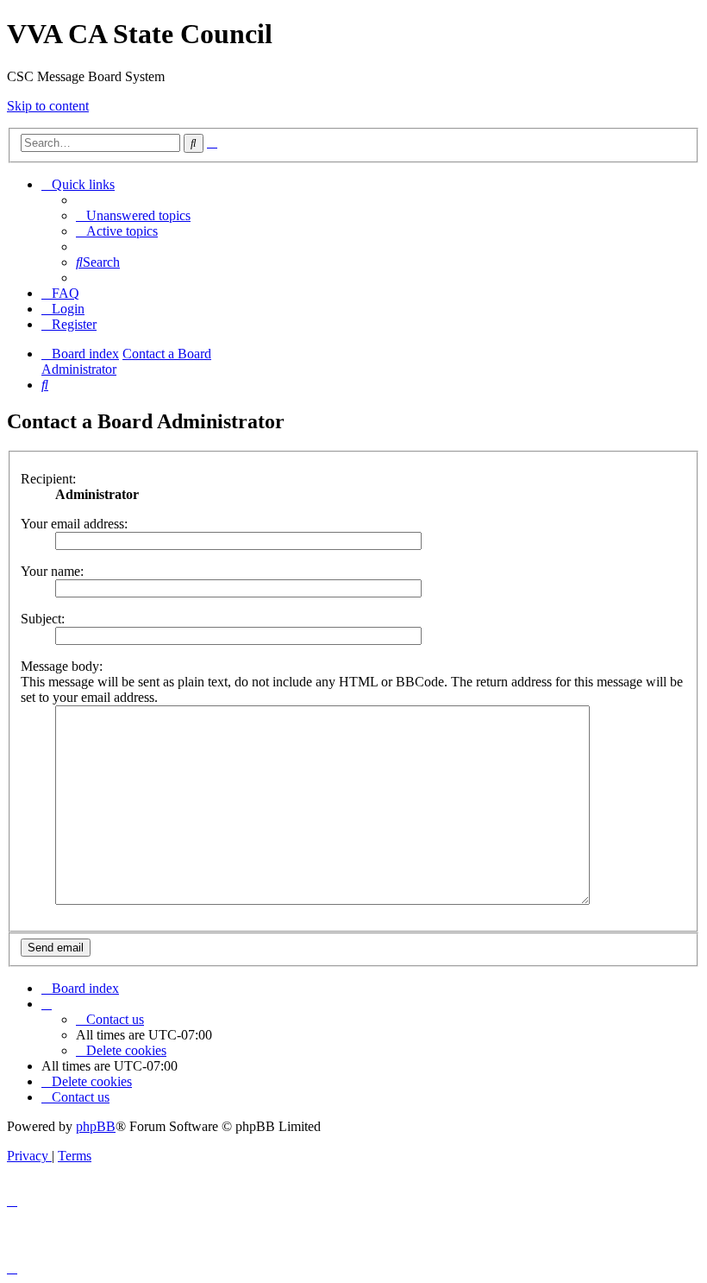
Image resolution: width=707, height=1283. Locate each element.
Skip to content (48, 105)
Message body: (62, 666)
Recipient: (48, 478)
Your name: (52, 571)
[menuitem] (133, 215)
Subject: (43, 618)
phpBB (96, 1126)
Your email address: (74, 523)
